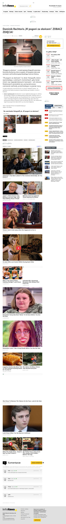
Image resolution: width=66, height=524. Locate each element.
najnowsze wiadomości (15, 25)
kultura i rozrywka (18, 140)
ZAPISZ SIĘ (37, 520)
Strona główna (6, 25)
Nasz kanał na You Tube (25, 517)
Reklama (22, 512)
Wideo (56, 11)
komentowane (58, 105)
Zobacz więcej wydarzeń (54, 93)
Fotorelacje (29, 11)
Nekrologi (11, 11)
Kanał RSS (23, 519)
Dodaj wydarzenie (54, 88)
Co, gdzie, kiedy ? (37, 11)
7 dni (47, 107)
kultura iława (32, 140)
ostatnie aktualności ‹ (35, 36)
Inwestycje (51, 11)
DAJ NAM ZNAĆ (50, 41)
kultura (25, 140)
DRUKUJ (20, 35)
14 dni (53, 107)
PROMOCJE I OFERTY (50, 147)
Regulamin (23, 510)
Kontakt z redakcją (24, 509)
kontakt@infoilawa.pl (54, 45)
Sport (25, 11)
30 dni (59, 107)
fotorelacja (10, 140)
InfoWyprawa (62, 11)
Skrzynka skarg (45, 11)
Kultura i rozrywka (18, 11)
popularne (49, 105)
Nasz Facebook (24, 515)
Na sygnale (5, 11)
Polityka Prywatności (25, 514)
